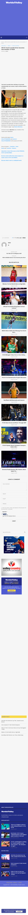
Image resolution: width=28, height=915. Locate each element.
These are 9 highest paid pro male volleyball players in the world (18, 826)
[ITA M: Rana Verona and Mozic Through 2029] (14, 412)
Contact (20, 882)
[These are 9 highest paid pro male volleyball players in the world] (5, 826)
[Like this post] (13, 237)
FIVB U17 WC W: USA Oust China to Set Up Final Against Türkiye (18, 873)
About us (15, 882)
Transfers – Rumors (11, 148)
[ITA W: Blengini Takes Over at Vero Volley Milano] (14, 344)
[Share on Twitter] (16, 237)
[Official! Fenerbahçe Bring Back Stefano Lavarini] (14, 296)
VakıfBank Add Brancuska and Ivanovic (14, 400)
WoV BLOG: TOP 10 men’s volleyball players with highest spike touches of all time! (19, 834)
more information (11, 911)
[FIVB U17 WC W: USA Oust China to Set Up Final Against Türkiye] (5, 873)
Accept (19, 911)
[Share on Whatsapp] (21, 237)
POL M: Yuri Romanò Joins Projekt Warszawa (14, 377)
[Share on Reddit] (20, 237)
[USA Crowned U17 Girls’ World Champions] (5, 865)
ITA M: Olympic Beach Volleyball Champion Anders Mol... (14, 446)
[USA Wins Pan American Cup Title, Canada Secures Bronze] (5, 857)
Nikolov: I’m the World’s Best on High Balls (14, 284)
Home (2, 42)
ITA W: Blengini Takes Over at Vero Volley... (14, 355)
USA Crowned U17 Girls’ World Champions (10, 725)
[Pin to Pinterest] (17, 237)
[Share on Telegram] (23, 237)
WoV (7, 51)
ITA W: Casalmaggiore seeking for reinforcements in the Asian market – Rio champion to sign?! (18, 844)
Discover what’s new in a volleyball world (11, 160)
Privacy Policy (9, 882)
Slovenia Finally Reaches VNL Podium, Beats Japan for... (14, 470)
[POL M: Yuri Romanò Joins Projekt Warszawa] (14, 367)
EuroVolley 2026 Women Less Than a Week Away (12, 735)
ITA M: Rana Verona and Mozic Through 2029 (14, 422)
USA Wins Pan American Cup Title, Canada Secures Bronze (18, 855)
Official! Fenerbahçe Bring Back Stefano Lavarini (14, 307)
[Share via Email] (24, 237)
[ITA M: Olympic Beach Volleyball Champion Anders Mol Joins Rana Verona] (14, 435)
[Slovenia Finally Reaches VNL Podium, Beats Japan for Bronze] (14, 459)
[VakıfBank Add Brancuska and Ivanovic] (14, 389)
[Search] (26, 37)
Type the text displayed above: (9, 516)
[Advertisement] (14, 20)
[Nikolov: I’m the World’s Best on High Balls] (14, 273)
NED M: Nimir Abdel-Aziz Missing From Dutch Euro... (14, 331)
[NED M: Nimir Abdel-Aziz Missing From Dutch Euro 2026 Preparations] (14, 320)
